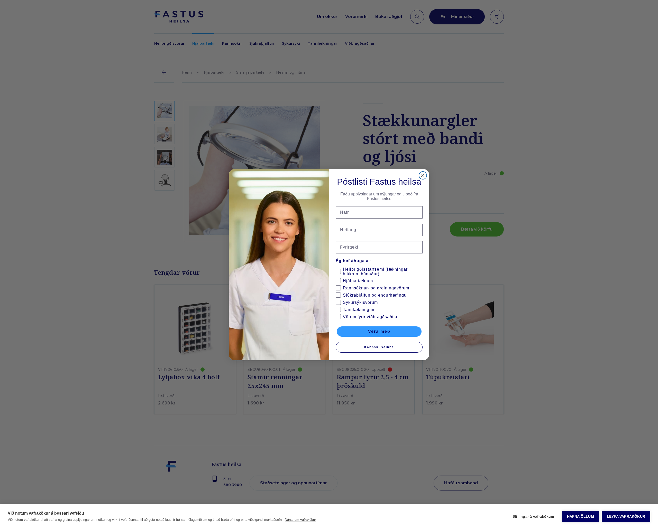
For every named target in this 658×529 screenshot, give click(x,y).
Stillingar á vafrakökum (533, 516)
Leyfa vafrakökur (626, 516)
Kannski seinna (379, 347)
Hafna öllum (580, 516)
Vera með (379, 331)
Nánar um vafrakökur (300, 520)
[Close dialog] (423, 175)
